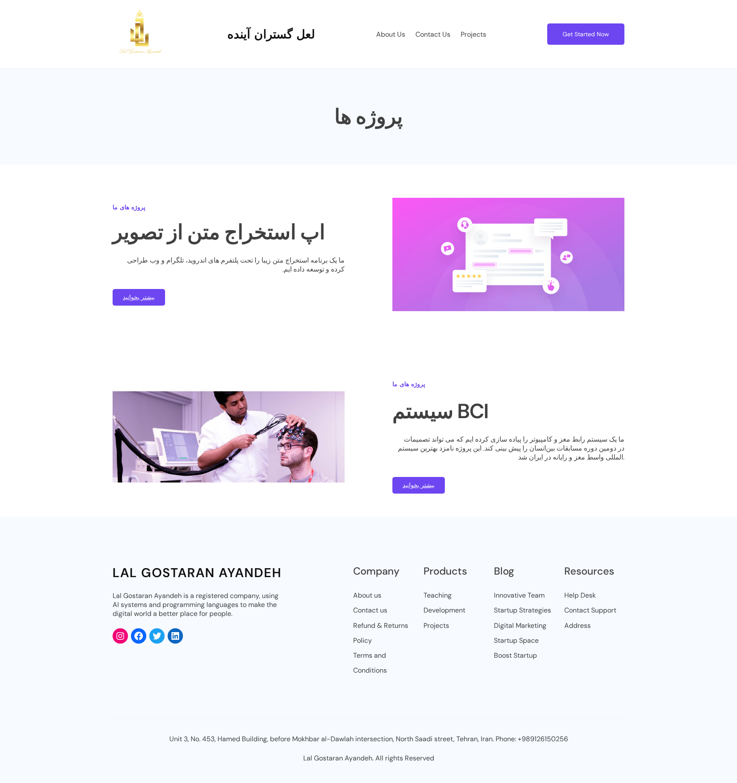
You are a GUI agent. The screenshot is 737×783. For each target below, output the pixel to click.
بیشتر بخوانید (139, 297)
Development (444, 610)
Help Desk (580, 595)
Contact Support (590, 610)
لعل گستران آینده (271, 34)
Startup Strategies (522, 610)
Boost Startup (515, 655)
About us (367, 595)
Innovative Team (519, 595)
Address (577, 625)
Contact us (370, 610)
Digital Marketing (520, 625)
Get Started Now (586, 34)
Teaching (438, 595)
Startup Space (516, 640)
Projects (436, 625)
